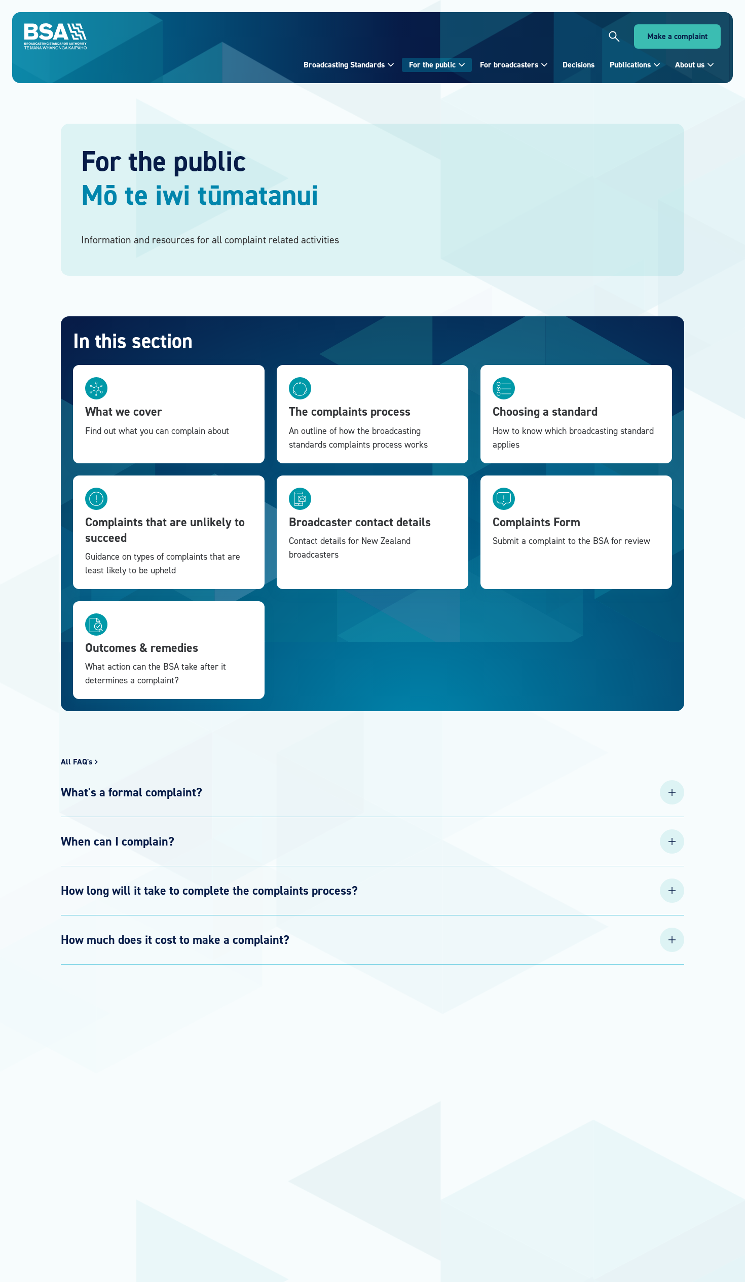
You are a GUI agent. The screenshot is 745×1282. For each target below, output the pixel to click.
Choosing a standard (545, 411)
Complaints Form (536, 522)
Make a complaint (677, 36)
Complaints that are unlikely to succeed (165, 529)
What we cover (123, 411)
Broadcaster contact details (360, 522)
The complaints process (350, 411)
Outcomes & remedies (141, 647)
